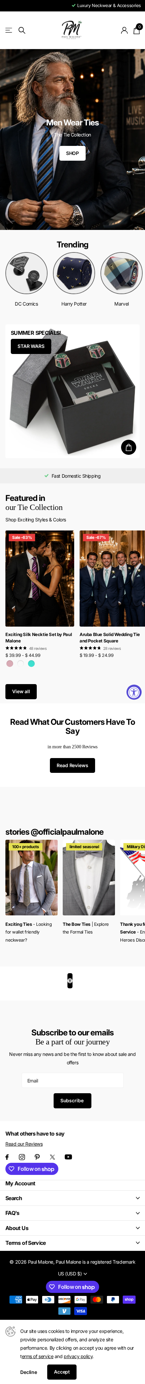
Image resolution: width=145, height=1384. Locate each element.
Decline (28, 1372)
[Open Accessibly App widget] (69, 980)
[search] (22, 30)
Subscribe (72, 1100)
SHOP (72, 153)
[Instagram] (22, 1157)
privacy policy (78, 1356)
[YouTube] (68, 1156)
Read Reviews (72, 765)
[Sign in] (124, 30)
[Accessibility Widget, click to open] (134, 692)
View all (21, 691)
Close (72, 1198)
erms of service (38, 1356)
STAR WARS (31, 346)
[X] (52, 1157)
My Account (20, 1183)
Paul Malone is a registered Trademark (95, 1262)
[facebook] (7, 1157)
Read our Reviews (23, 1144)
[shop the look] (128, 447)
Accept (62, 1372)
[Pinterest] (37, 1157)
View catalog (9, 30)
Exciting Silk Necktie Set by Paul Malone (38, 637)
